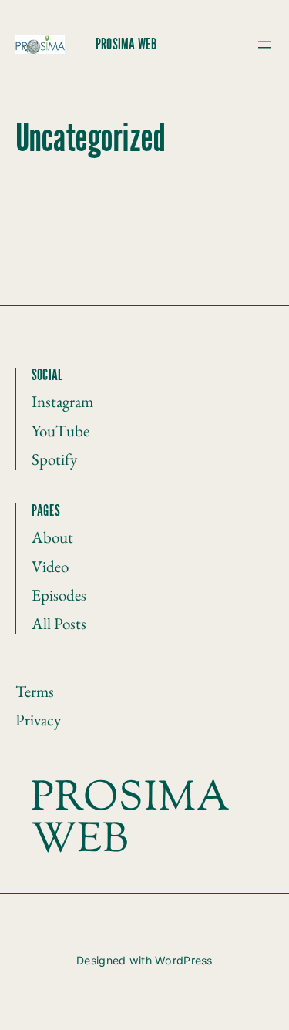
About (52, 537)
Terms (34, 691)
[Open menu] (264, 44)
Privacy (38, 719)
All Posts (59, 623)
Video (50, 566)
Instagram (62, 401)
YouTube (60, 430)
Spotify (54, 459)
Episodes (59, 594)
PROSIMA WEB (126, 44)
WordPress (184, 960)
